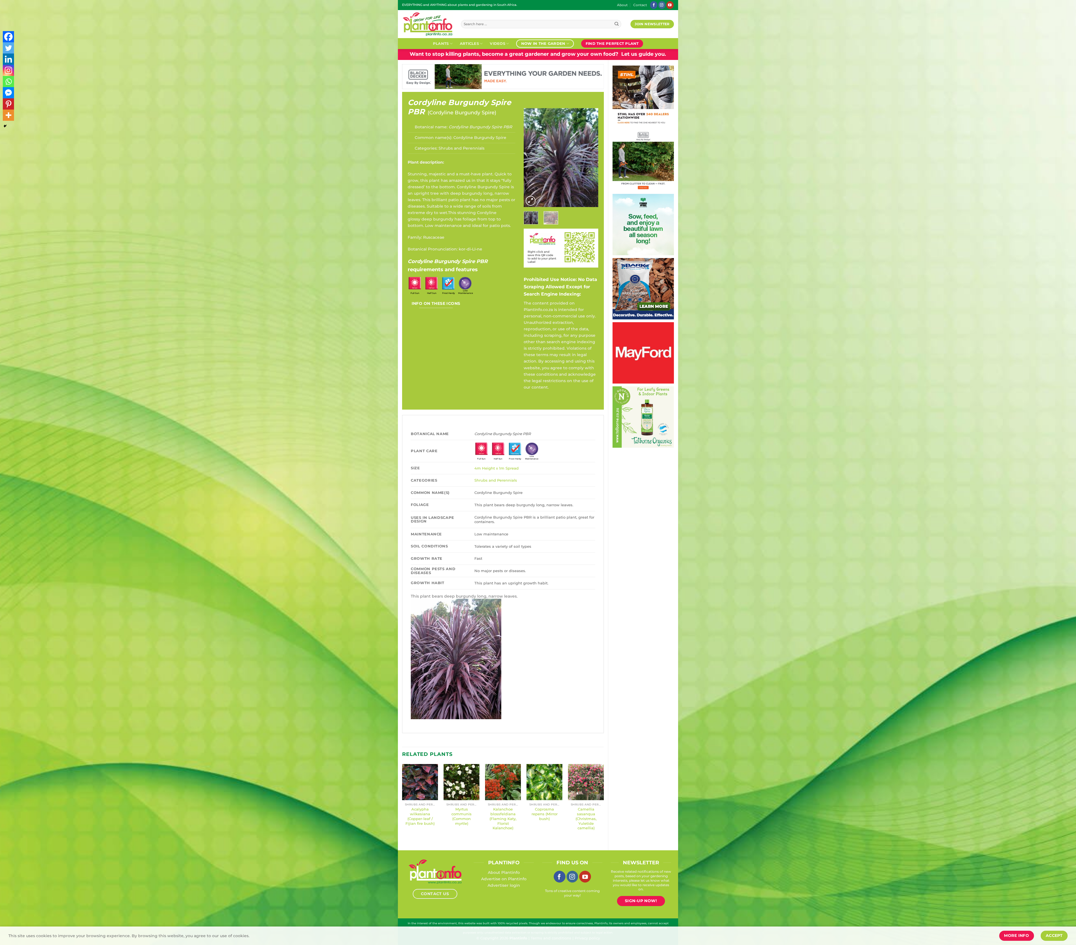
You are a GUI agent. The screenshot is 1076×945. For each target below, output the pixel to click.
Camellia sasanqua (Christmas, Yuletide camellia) (586, 818)
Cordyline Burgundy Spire (462, 113)
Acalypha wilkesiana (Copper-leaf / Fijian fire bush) (420, 816)
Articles (469, 43)
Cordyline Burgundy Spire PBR (459, 107)
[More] (8, 115)
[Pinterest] (8, 104)
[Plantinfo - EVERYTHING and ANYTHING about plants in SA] (427, 24)
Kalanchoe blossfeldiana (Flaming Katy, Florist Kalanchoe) (503, 818)
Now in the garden (543, 43)
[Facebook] (8, 36)
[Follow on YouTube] (670, 5)
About (622, 5)
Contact (640, 5)
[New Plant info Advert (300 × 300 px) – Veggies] (643, 352)
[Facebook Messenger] (8, 92)
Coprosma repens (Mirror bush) (545, 814)
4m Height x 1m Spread (496, 468)
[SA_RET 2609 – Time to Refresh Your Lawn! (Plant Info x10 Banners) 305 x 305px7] (643, 224)
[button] (530, 201)
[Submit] (616, 24)
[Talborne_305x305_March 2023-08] (643, 416)
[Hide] (5, 126)
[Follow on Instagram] (661, 5)
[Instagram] (8, 70)
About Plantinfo (504, 872)
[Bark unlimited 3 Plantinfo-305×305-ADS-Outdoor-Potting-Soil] (643, 288)
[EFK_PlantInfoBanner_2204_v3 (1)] (503, 76)
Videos (497, 43)
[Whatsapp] (8, 81)
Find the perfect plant (612, 43)
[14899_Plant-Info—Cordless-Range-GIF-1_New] (643, 95)
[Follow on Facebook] (653, 5)
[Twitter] (8, 48)
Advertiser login (504, 885)
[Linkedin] (8, 59)
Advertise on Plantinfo (504, 878)
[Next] (590, 158)
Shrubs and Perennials (461, 148)
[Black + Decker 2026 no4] (643, 159)
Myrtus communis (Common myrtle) (461, 816)
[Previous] (532, 158)
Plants (441, 43)
